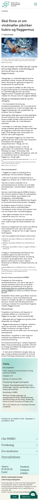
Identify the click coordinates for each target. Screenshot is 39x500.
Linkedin (24, 473)
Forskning (4, 11)
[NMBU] (19, 4)
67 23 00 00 (7, 469)
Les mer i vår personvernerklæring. (18, 492)
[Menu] (36, 4)
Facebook (24, 467)
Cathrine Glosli (8, 34)
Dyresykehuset (10, 457)
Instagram (24, 470)
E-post (4, 472)
